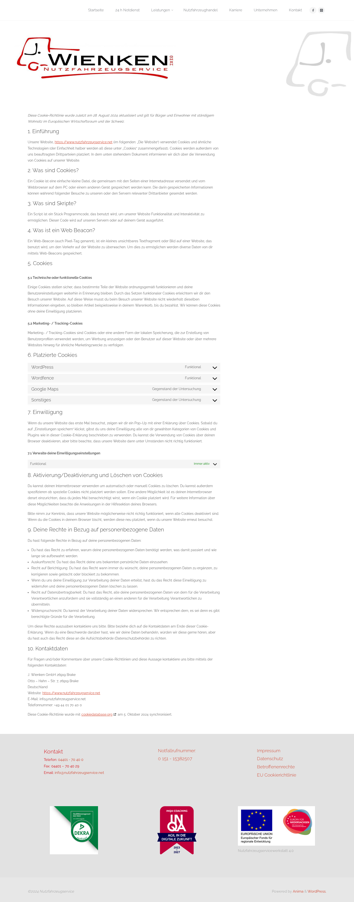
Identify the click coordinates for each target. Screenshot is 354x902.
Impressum (268, 750)
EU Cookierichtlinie (276, 775)
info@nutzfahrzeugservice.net (79, 773)
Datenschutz (270, 758)
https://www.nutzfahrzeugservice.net (83, 142)
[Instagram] (321, 10)
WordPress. (317, 891)
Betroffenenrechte (276, 766)
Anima (297, 891)
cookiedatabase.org (96, 714)
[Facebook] (312, 10)
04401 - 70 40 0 (70, 760)
